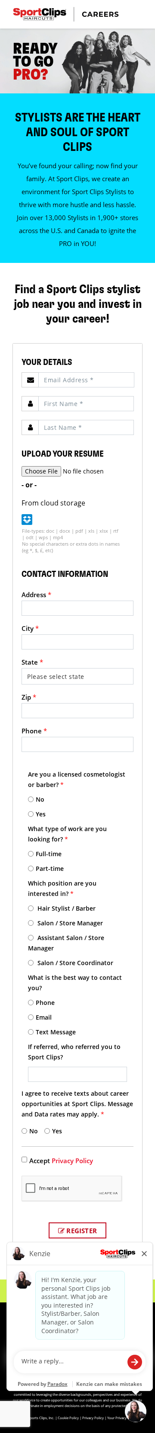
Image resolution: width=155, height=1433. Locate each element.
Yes (41, 814)
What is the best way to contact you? (75, 982)
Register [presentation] (81, 1230)
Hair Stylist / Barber (66, 908)
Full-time (49, 854)
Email (44, 1017)
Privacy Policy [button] (93, 1417)
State (32, 662)
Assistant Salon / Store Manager (66, 943)
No (40, 799)
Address (36, 594)
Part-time (50, 868)
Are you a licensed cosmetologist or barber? (76, 779)
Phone (34, 731)
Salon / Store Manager (69, 923)
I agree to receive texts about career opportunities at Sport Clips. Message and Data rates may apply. (77, 1103)
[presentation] (86, 379)
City (30, 628)
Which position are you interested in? (62, 888)
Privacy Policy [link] (72, 1160)
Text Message (56, 1032)
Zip (29, 697)
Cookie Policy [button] (68, 1417)
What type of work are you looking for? (67, 834)
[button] (27, 519)
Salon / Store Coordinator (74, 963)
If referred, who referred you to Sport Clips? (74, 1052)
